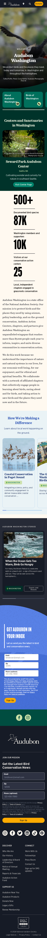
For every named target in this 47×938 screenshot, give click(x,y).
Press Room (30, 860)
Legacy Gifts (7, 905)
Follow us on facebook (19, 717)
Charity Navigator (23, 922)
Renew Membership (11, 910)
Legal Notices (11, 935)
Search (30, 3)
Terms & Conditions (18, 694)
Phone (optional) (11, 672)
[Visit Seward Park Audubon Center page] (23, 158)
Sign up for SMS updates (32, 869)
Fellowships (30, 855)
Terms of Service (27, 681)
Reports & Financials (11, 873)
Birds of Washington (32, 97)
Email (7, 655)
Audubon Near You (10, 892)
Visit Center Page (23, 184)
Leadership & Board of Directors (11, 861)
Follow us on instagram (28, 717)
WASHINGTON (14, 482)
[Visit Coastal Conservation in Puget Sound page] (19, 473)
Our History (7, 855)
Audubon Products (10, 897)
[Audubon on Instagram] (5, 833)
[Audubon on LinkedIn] (27, 833)
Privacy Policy (14, 681)
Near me (23, 4)
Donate (38, 4)
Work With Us (31, 851)
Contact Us (30, 864)
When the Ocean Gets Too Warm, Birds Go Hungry (23, 563)
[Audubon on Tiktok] (34, 833)
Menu (5, 3)
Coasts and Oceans (33, 589)
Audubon (14, 4)
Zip (7, 663)
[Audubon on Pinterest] (42, 833)
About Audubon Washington (10, 98)
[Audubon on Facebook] (12, 833)
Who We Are (8, 851)
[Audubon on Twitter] (19, 833)
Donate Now (8, 901)
